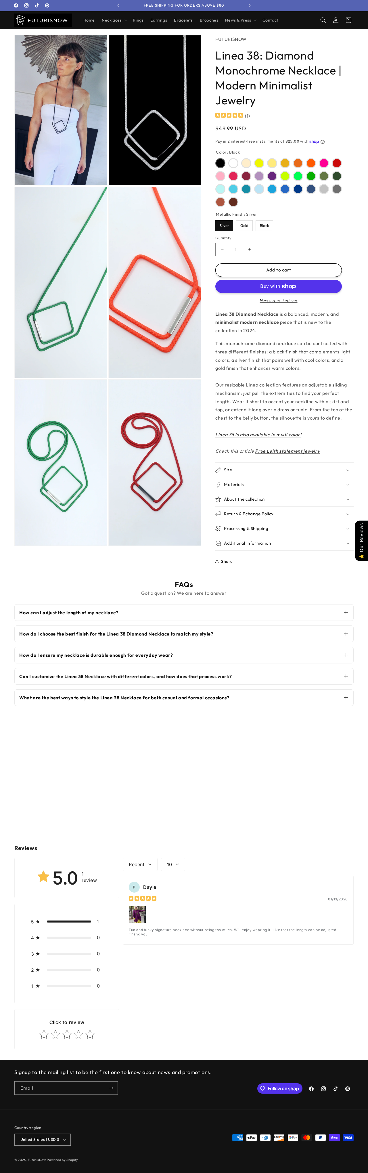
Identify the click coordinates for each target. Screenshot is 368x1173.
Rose (220, 176)
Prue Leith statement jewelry (287, 451)
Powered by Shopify (62, 1160)
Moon (272, 163)
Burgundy (246, 176)
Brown (233, 202)
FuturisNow (37, 1160)
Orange (311, 163)
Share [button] (227, 561)
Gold (244, 224)
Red (337, 163)
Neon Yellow (259, 163)
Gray (324, 189)
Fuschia (233, 176)
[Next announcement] (250, 5)
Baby (220, 189)
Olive (324, 176)
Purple (272, 176)
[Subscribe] (111, 1088)
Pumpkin (298, 163)
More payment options (279, 300)
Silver (224, 224)
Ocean (298, 189)
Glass (259, 189)
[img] (229, 116)
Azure (272, 189)
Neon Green (298, 176)
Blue (285, 189)
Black (220, 163)
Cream (246, 163)
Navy (311, 189)
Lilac (259, 176)
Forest (337, 176)
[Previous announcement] (118, 5)
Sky (233, 189)
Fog (337, 189)
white (233, 163)
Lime (285, 176)
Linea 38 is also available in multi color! (258, 434)
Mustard (285, 163)
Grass (311, 176)
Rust (220, 202)
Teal (246, 189)
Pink (324, 163)
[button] (113, 20)
